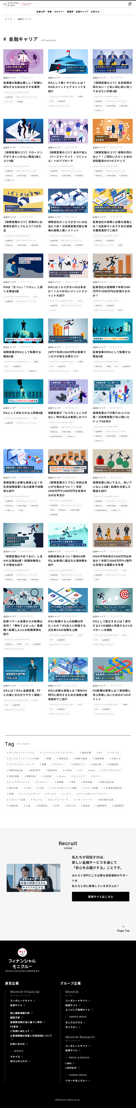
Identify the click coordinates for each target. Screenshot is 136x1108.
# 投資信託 (41, 805)
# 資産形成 (30, 776)
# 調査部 (85, 805)
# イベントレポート (29, 793)
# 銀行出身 (12, 787)
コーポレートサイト (21, 1000)
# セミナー (96, 776)
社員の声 (40, 11)
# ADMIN (67, 770)
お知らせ (95, 11)
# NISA (91, 770)
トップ (8, 18)
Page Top (123, 930)
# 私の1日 (70, 805)
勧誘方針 (15, 1017)
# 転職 (80, 96)
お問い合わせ (17, 1044)
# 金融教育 (117, 805)
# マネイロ (113, 752)
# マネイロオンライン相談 (63, 787)
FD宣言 (14, 1026)
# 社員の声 (96, 764)
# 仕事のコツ (99, 110)
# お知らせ (115, 758)
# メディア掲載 (90, 787)
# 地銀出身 (12, 805)
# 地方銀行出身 (105, 799)
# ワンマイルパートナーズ (20, 764)
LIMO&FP (71, 1067)
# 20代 (75, 371)
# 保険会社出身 (15, 770)
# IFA (51, 101)
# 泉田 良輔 (13, 776)
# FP (51, 640)
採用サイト (16, 1005)
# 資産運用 (112, 764)
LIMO (68, 1063)
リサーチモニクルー (76, 1080)
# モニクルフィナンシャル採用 (23, 758)
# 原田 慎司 (34, 770)
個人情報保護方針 (20, 1013)
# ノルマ (53, 310)
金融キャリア (82, 11)
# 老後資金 (86, 782)
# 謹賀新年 (101, 805)
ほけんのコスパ (18, 1061)
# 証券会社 (98, 240)
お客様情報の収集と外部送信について (31, 1035)
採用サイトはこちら (100, 897)
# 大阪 (27, 805)
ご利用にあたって (20, 1031)
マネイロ (15, 1056)
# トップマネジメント (18, 782)
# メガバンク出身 (16, 799)
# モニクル (36, 799)
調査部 (70, 11)
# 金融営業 (9, 97)
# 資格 (120, 245)
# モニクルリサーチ (58, 799)
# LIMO (40, 787)
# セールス (9, 101)
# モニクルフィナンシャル (26, 97)
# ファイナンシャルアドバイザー (17, 92)
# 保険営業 (123, 105)
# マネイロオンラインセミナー (93, 793)
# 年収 (120, 310)
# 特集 (48, 758)
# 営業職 (20, 101)
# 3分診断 (46, 776)
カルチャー (59, 11)
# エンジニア (78, 776)
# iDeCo (61, 776)
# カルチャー (59, 764)
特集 (49, 11)
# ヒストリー (42, 782)
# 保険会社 (98, 105)
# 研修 (56, 805)
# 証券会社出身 (106, 782)
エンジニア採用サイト (77, 1009)
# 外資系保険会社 (56, 436)
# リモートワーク (83, 799)
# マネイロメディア (111, 770)
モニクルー (71, 1027)
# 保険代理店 (111, 105)
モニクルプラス (74, 1022)
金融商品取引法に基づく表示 (26, 1022)
